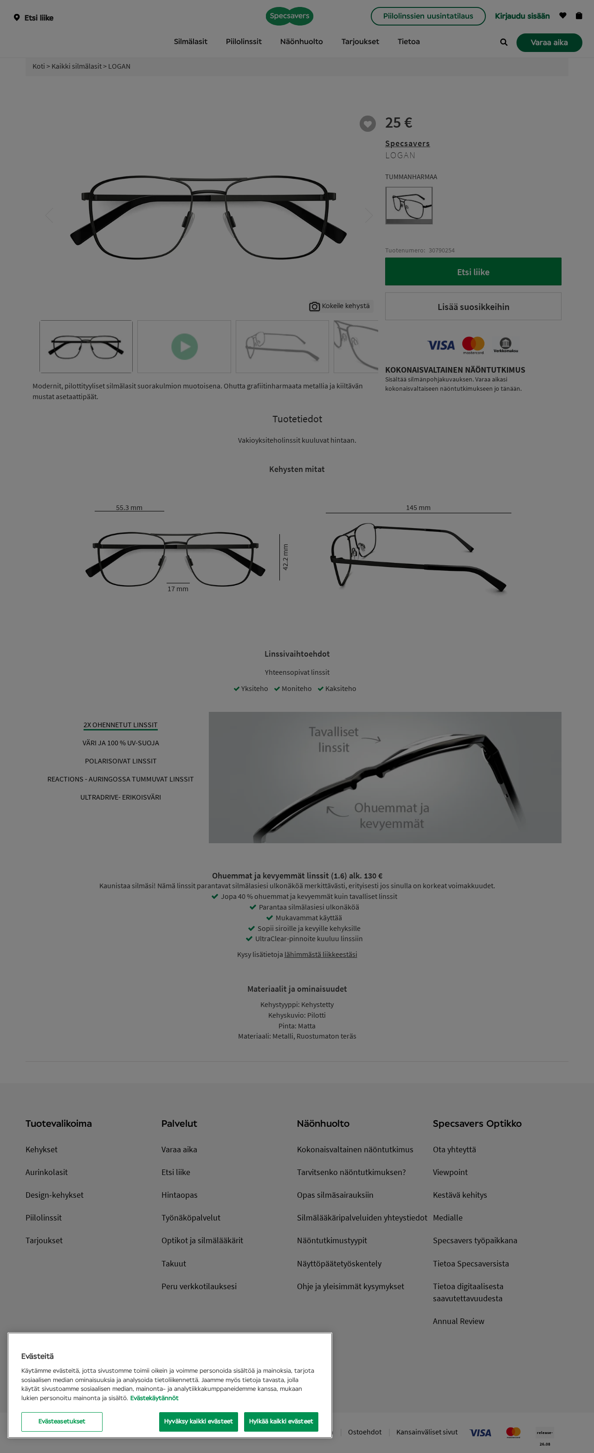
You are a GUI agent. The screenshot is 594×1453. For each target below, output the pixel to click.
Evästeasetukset (62, 1422)
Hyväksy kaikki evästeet (198, 1422)
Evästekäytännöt (154, 1398)
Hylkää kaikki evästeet (281, 1422)
